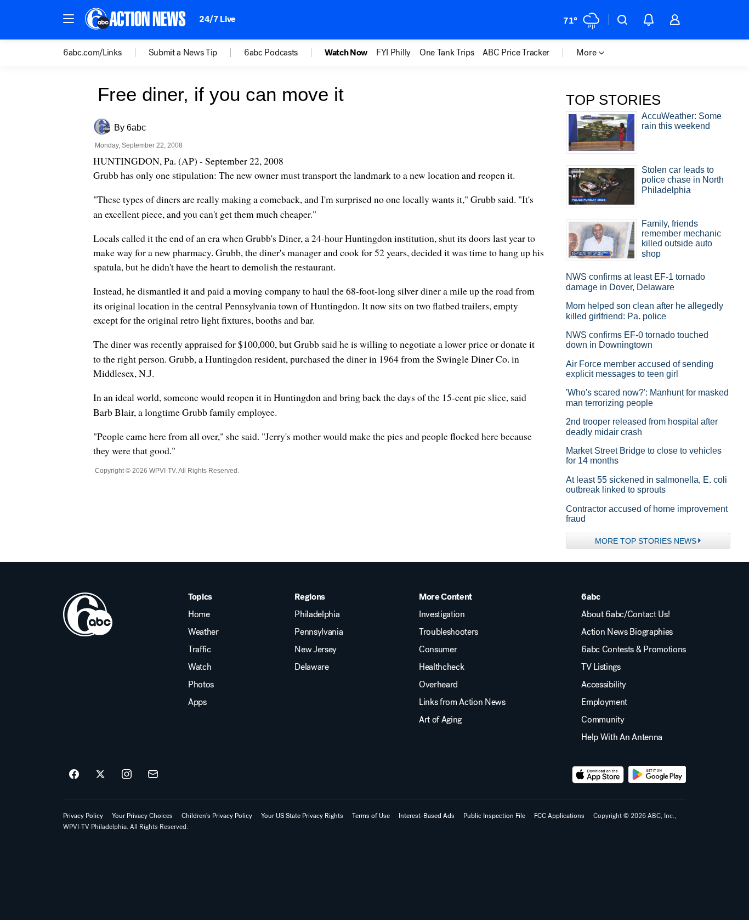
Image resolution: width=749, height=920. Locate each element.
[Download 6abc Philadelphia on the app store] (598, 774)
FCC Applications (559, 815)
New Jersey (315, 649)
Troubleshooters (448, 632)
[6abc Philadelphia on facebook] (74, 775)
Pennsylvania (318, 632)
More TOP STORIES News (645, 541)
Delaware (311, 667)
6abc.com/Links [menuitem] (92, 53)
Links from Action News (462, 702)
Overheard (438, 684)
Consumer (438, 649)
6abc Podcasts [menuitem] (271, 53)
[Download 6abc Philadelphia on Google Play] (657, 774)
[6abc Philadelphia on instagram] (127, 775)
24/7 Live (217, 19)
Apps (197, 702)
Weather (203, 632)
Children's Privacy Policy (216, 815)
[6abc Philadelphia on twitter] (100, 775)
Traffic (199, 649)
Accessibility (603, 684)
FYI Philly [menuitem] (393, 53)
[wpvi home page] (87, 614)
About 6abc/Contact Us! (625, 614)
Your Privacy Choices (142, 815)
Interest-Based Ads (427, 815)
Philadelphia (316, 614)
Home (199, 614)
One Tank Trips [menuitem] (446, 53)
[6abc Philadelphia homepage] (136, 20)
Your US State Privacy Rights (302, 815)
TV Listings (600, 667)
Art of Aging (440, 719)
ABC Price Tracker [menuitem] (516, 53)
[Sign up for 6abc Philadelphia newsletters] (153, 775)
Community (602, 719)
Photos (201, 684)
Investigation (442, 614)
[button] (68, 19)
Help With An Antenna (621, 737)
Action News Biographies (627, 632)
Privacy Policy (83, 815)
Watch (199, 667)
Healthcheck (441, 667)
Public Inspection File (494, 815)
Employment (604, 702)
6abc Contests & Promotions (633, 649)
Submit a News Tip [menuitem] (183, 53)
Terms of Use (371, 815)
